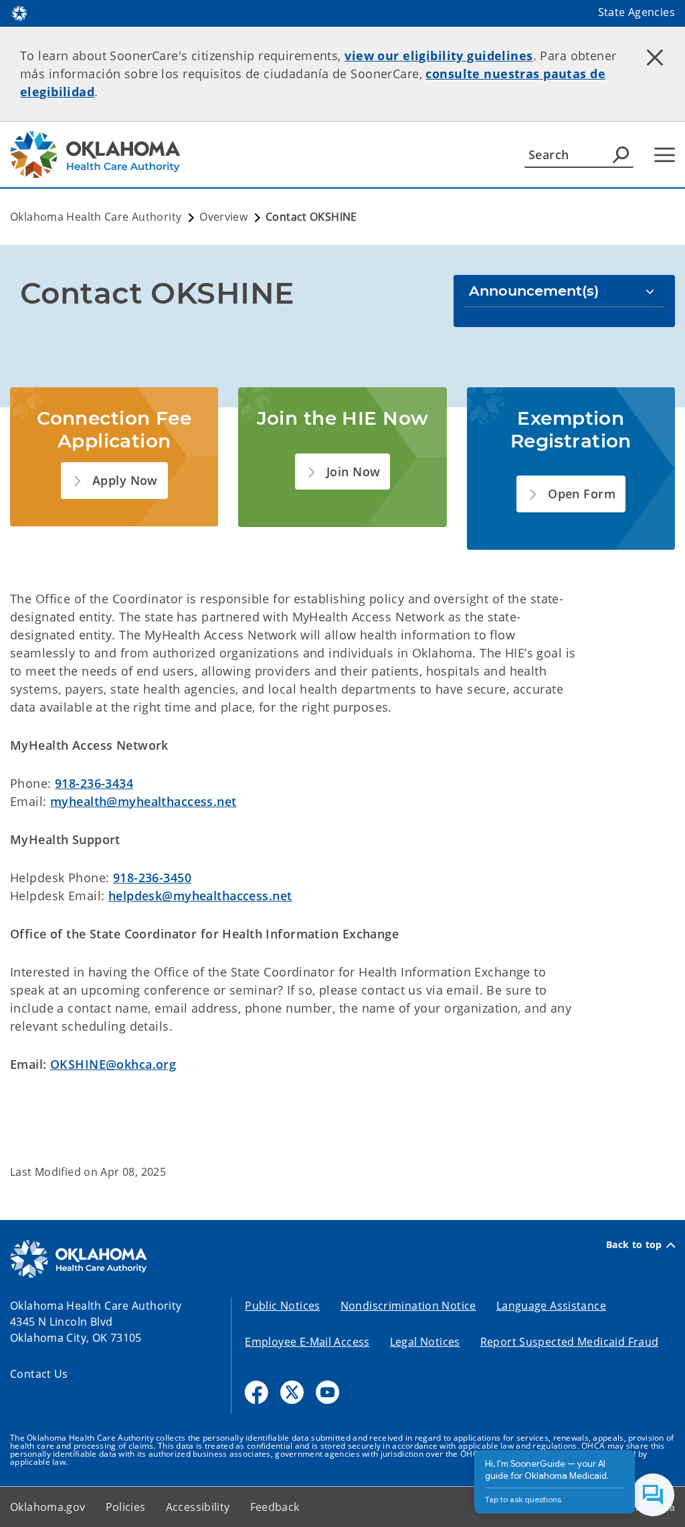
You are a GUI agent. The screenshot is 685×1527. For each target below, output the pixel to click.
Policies (126, 1507)
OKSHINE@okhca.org (113, 1064)
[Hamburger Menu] (664, 154)
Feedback (275, 1507)
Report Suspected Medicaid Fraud (569, 1341)
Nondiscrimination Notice (408, 1305)
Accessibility (198, 1507)
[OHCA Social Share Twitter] (292, 1392)
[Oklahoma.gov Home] (19, 12)
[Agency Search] (620, 154)
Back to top (634, 1244)
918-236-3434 (94, 783)
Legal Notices (425, 1341)
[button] (114, 480)
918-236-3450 (152, 878)
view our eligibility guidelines (438, 55)
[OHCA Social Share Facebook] (256, 1392)
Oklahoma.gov (48, 1507)
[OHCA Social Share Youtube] (327, 1392)
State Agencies (636, 12)
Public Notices (282, 1305)
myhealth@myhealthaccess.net (143, 801)
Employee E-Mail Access (307, 1341)
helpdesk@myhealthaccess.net (200, 896)
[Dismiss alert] (655, 57)
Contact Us (39, 1373)
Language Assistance (551, 1305)
